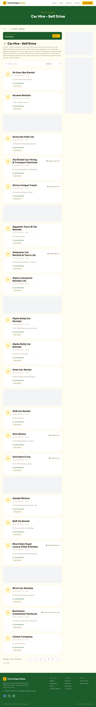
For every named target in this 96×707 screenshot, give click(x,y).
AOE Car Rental (21, 411)
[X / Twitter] (9, 696)
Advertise (69, 3)
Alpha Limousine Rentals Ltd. (22, 279)
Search (54, 3)
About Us (68, 681)
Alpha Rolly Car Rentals (21, 320)
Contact (77, 3)
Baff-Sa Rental (21, 521)
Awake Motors (21, 498)
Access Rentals (21, 95)
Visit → (56, 36)
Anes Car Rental (21, 369)
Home (5, 29)
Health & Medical (55, 688)
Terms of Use (84, 681)
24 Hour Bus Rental (23, 72)
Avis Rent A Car (21, 456)
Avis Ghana (19, 434)
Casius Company (22, 636)
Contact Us (68, 688)
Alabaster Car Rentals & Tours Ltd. (24, 254)
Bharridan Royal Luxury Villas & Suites (25, 545)
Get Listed (68, 686)
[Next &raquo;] (60, 659)
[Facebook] (4, 696)
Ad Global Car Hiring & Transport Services (24, 161)
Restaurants (53, 683)
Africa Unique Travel (24, 185)
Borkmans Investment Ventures (24, 612)
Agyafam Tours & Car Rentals (24, 228)
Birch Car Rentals (22, 588)
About (61, 3)
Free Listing (88, 3)
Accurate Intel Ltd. (23, 136)
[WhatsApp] (13, 696)
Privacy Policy (84, 683)
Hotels (52, 686)
